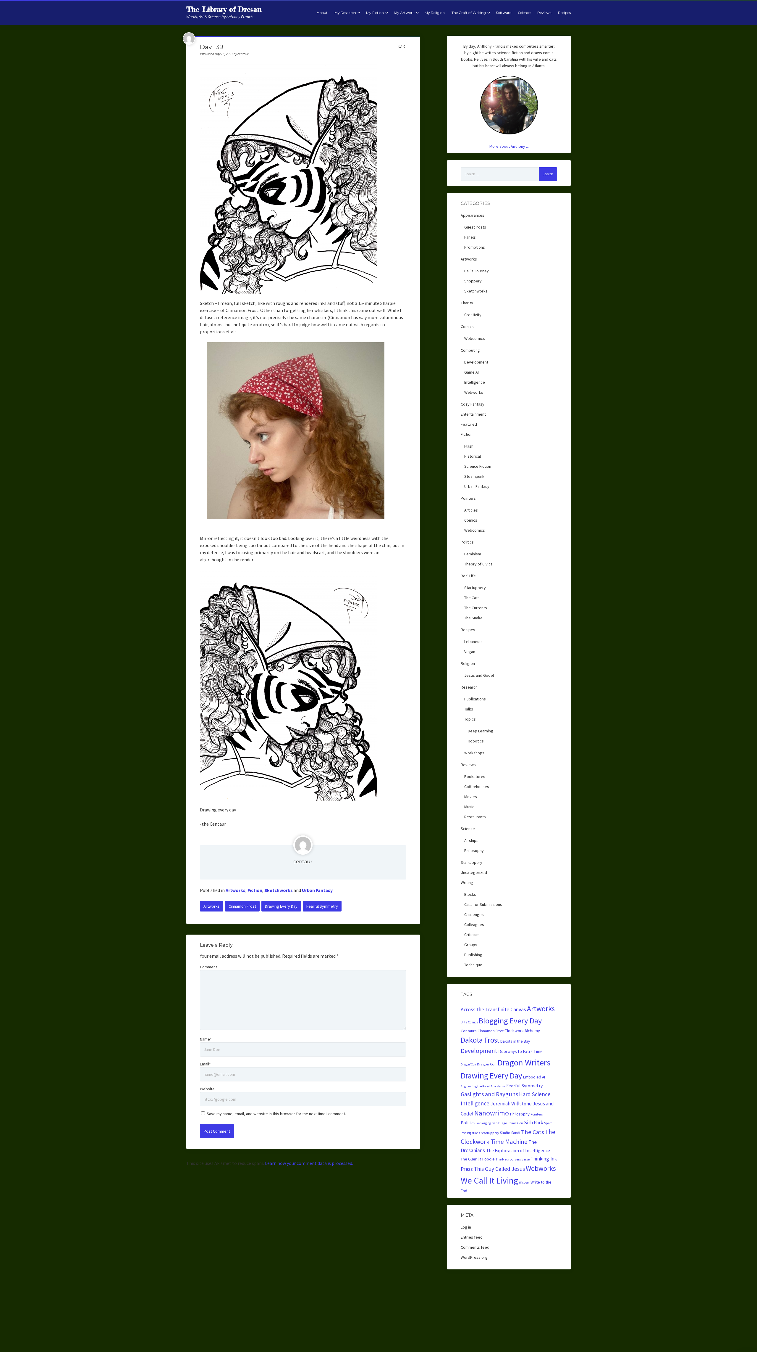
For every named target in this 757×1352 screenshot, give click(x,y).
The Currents (475, 607)
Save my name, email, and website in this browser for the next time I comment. (276, 1113)
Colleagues (474, 924)
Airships (471, 840)
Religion (468, 663)
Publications (475, 699)
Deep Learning (480, 731)
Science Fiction (477, 466)
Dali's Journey (476, 271)
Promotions (474, 247)
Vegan (469, 651)
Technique (473, 964)
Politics (467, 542)
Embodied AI (534, 1077)
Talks (468, 709)
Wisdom (524, 1182)
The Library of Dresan (223, 9)
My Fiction (375, 12)
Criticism (472, 934)
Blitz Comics (469, 1022)
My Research (345, 12)
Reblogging (483, 1123)
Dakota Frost (480, 1040)
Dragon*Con (468, 1064)
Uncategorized (474, 872)
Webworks (473, 392)
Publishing (473, 954)
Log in (466, 1227)
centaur (303, 861)
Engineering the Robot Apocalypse (483, 1086)
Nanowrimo (491, 1113)
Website (207, 1088)
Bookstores (474, 776)
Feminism (472, 554)
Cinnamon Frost (242, 906)
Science (524, 12)
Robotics (476, 741)
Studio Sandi (510, 1132)
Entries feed (472, 1237)
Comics (467, 326)
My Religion (435, 12)
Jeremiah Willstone (511, 1103)
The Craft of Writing (469, 12)
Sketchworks (278, 890)
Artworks (235, 890)
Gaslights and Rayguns (489, 1094)
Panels (470, 237)
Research (469, 687)
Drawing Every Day (281, 906)
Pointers (468, 498)
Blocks (470, 894)
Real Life (468, 575)
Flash (468, 446)
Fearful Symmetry (322, 906)
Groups (470, 944)
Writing (467, 882)
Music (469, 806)
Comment (208, 967)
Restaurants (475, 816)
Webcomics (474, 338)
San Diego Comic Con (507, 1123)
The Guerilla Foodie (478, 1159)
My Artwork (404, 12)
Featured (469, 424)
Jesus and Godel (479, 675)
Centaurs (469, 1030)
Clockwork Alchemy (522, 1030)
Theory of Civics (478, 564)
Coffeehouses (476, 786)
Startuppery (475, 587)
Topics (470, 719)
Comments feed (475, 1247)
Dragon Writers (523, 1062)
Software (503, 12)
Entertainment (473, 414)
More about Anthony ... (509, 146)
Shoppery (473, 281)
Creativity (472, 314)
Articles (471, 510)
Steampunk (474, 476)
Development (476, 362)
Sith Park (533, 1122)
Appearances (472, 215)
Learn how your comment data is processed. (309, 1163)
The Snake (473, 617)
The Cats (472, 597)
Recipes (564, 12)
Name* (206, 1039)
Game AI (471, 372)
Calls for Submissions (483, 904)
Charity (467, 303)
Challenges (474, 914)
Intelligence (474, 382)
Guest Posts (475, 227)
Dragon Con (486, 1064)
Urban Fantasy (317, 890)
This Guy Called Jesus (499, 1168)
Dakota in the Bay (515, 1041)
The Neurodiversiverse (513, 1159)
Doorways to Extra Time (520, 1051)
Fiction (255, 890)
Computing (470, 350)
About (322, 12)
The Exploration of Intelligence (518, 1150)
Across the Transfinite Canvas (493, 1009)
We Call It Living (489, 1180)
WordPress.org (474, 1257)
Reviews (544, 12)
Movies (470, 796)
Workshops (474, 752)
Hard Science (535, 1094)
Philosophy (474, 850)
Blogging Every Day (510, 1020)
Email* (205, 1064)
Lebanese (473, 641)
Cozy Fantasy (472, 404)
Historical (472, 456)
